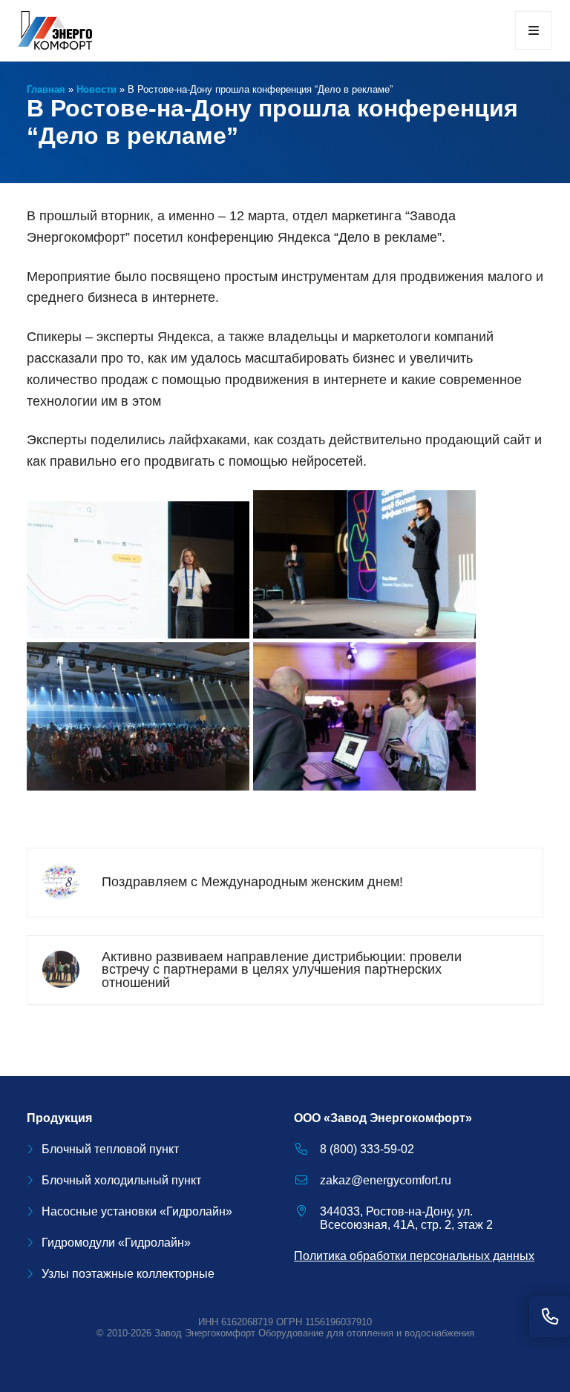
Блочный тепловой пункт (110, 1149)
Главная (46, 89)
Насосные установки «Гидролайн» (137, 1211)
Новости (96, 89)
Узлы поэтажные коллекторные (128, 1273)
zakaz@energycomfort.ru (385, 1180)
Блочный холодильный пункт (121, 1180)
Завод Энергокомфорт (204, 1333)
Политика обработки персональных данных (414, 1256)
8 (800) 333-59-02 (367, 1149)
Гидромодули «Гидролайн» (116, 1242)
